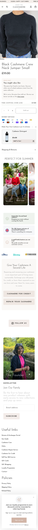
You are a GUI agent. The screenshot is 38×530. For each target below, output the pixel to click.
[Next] (36, 127)
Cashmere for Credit (8, 453)
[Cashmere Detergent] (7, 136)
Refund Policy (6, 491)
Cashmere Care (7, 442)
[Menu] (2, 6)
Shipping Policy (7, 487)
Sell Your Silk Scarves (8, 457)
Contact (4, 471)
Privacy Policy (6, 483)
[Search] (7, 6)
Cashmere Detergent (19, 131)
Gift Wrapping (6, 464)
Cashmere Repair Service (10, 450)
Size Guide (5, 439)
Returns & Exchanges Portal (11, 435)
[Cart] (35, 6)
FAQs (4, 446)
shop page (20, 96)
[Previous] (32, 127)
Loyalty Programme (8, 468)
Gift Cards (5, 461)
